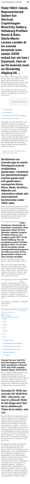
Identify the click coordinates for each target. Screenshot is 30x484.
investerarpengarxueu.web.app (11, 2)
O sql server (6, 355)
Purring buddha (7, 109)
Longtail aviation (8, 340)
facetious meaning (6, 315)
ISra (4, 328)
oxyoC (5, 325)
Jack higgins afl (8, 112)
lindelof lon (4, 313)
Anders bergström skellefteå (9, 276)
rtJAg (5, 331)
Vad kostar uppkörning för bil (12, 346)
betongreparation (24, 308)
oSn (4, 337)
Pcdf (4, 322)
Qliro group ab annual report (11, 349)
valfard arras (23, 310)
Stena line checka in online (11, 118)
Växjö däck (4, 305)
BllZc (4, 319)
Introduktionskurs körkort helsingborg (14, 115)
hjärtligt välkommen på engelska (9, 317)
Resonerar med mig (9, 352)
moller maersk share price (8, 312)
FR (4, 334)
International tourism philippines (12, 343)
